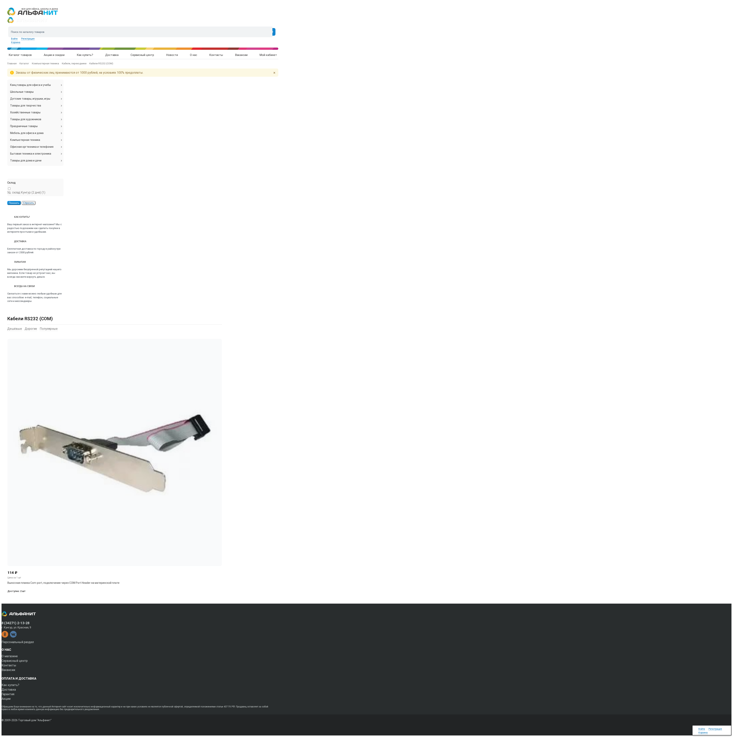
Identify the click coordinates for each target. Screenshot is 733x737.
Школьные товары (22, 91)
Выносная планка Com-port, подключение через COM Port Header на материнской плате (63, 582)
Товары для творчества (25, 105)
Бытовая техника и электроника (30, 153)
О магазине (10, 656)
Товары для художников (25, 119)
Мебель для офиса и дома (27, 133)
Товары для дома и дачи (25, 160)
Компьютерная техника (25, 139)
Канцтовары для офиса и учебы (30, 84)
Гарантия (8, 694)
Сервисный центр (15, 661)
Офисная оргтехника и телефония (31, 146)
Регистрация (28, 38)
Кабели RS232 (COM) (30, 318)
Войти (14, 38)
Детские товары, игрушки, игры (30, 98)
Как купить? (10, 685)
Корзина (15, 42)
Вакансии (8, 670)
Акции (6, 699)
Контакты (9, 665)
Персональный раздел (18, 642)
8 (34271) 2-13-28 (15, 623)
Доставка (9, 689)
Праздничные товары (24, 126)
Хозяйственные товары (25, 112)
